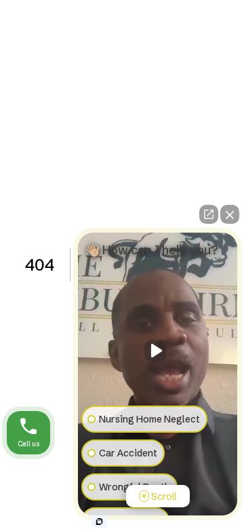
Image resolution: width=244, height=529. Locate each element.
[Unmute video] (157, 350)
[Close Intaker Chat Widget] (229, 214)
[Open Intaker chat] (99, 521)
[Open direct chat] (208, 214)
